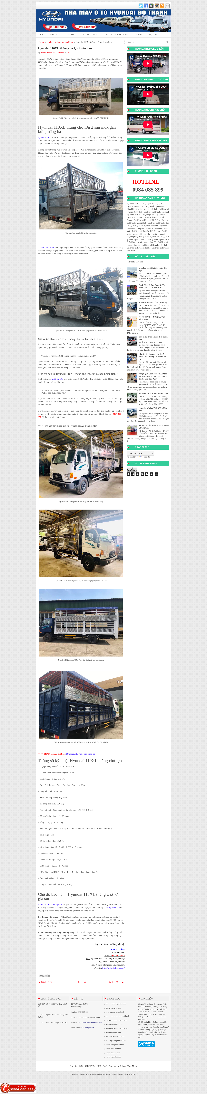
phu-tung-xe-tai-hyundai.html (117, 1016)
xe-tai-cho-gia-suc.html (115, 1045)
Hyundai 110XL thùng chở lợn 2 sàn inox (65, 48)
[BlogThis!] (43, 975)
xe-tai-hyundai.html (113, 1057)
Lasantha (101, 1074)
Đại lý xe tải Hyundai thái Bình (144, 209)
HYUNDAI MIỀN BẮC (96, 1066)
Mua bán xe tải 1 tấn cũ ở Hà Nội (153, 302)
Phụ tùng (153, 35)
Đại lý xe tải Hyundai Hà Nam (156, 212)
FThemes (81, 1074)
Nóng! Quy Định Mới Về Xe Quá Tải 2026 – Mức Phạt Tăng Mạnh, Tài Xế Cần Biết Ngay (153, 376)
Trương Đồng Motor (128, 1066)
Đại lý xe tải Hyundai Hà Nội (138, 248)
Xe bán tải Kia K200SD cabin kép (153, 393)
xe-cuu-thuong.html (113, 1032)
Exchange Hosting (130, 1074)
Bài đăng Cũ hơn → (116, 982)
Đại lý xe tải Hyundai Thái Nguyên (146, 231)
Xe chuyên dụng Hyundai (118, 35)
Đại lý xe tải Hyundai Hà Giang (151, 237)
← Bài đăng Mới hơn (47, 982)
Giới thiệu (55, 35)
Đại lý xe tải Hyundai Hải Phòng (147, 220)
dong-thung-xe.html (113, 1008)
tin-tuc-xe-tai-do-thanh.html (116, 1020)
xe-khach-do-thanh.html (115, 1036)
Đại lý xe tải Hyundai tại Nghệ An (140, 204)
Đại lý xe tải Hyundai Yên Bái (144, 242)
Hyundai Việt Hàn (135, 262)
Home (42, 35)
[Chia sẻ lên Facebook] (48, 975)
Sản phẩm (70, 35)
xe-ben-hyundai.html (114, 1024)
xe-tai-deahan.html (113, 1053)
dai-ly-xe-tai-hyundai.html (116, 1004)
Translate (146, 457)
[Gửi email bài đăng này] (40, 975)
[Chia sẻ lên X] (46, 975)
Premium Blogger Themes (114, 1074)
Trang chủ (82, 982)
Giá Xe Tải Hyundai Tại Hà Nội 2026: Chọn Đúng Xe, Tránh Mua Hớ (153, 356)
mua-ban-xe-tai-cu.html (115, 1012)
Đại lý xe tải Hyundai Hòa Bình (154, 245)
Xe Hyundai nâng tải (90, 35)
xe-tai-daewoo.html (113, 1049)
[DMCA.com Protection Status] (146, 1046)
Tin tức (139, 35)
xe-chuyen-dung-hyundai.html (59, 42)
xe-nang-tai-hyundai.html (116, 1040)
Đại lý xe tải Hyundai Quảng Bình (140, 215)
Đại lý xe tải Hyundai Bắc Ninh (145, 226)
